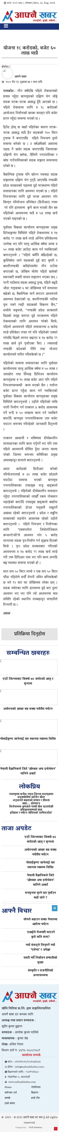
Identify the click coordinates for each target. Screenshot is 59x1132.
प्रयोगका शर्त (11, 1092)
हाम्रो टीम (35, 1098)
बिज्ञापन (34, 1092)
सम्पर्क (7, 1098)
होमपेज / (6, 67)
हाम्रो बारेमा (10, 1103)
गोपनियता (36, 1087)
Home (8, 1087)
